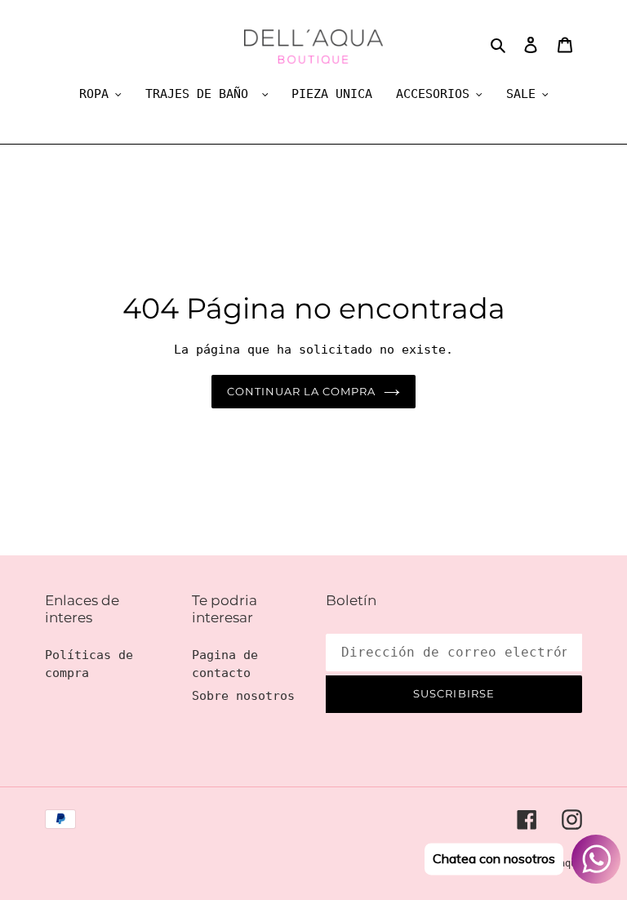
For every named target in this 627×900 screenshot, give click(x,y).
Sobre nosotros (243, 695)
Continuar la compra (301, 391)
